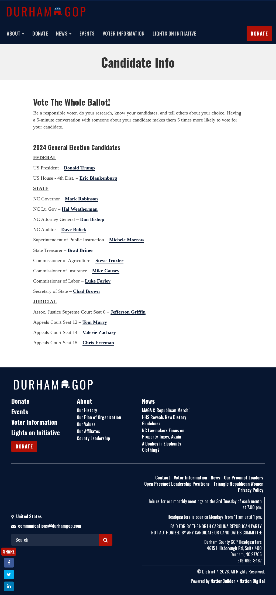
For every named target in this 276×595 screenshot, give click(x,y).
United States (28, 516)
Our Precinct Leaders (243, 477)
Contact (162, 477)
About (84, 401)
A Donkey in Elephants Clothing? (161, 446)
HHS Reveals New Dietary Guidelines (164, 420)
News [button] (62, 33)
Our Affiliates (88, 431)
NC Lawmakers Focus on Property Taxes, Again (163, 433)
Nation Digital (252, 581)
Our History (87, 410)
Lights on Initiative (174, 33)
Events (87, 33)
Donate (40, 33)
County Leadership (93, 438)
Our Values (86, 424)
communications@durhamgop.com (49, 526)
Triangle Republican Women (238, 484)
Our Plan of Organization (99, 417)
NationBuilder (223, 581)
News (148, 401)
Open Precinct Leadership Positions (177, 484)
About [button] (14, 33)
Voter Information (124, 33)
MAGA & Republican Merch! (165, 410)
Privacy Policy (250, 490)
